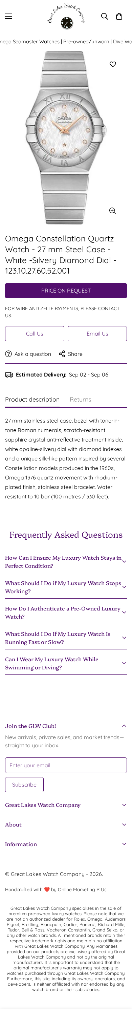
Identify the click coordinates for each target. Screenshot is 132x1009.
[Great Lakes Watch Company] (66, 16)
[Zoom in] (112, 211)
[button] (119, 16)
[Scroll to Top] (120, 973)
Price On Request (66, 290)
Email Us (97, 333)
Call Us (34, 333)
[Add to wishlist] (112, 64)
